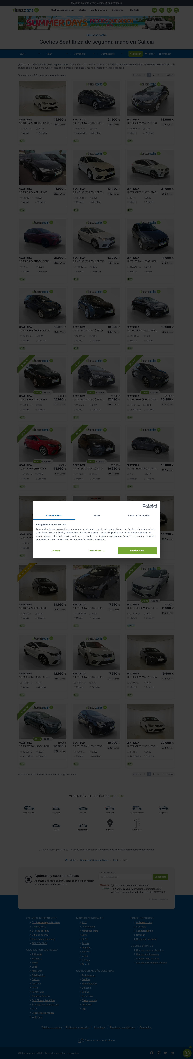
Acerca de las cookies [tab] (139, 515)
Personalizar (95, 550)
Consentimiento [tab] (54, 515)
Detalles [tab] (97, 515)
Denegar (56, 550)
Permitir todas (137, 550)
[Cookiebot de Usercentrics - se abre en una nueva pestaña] (144, 506)
